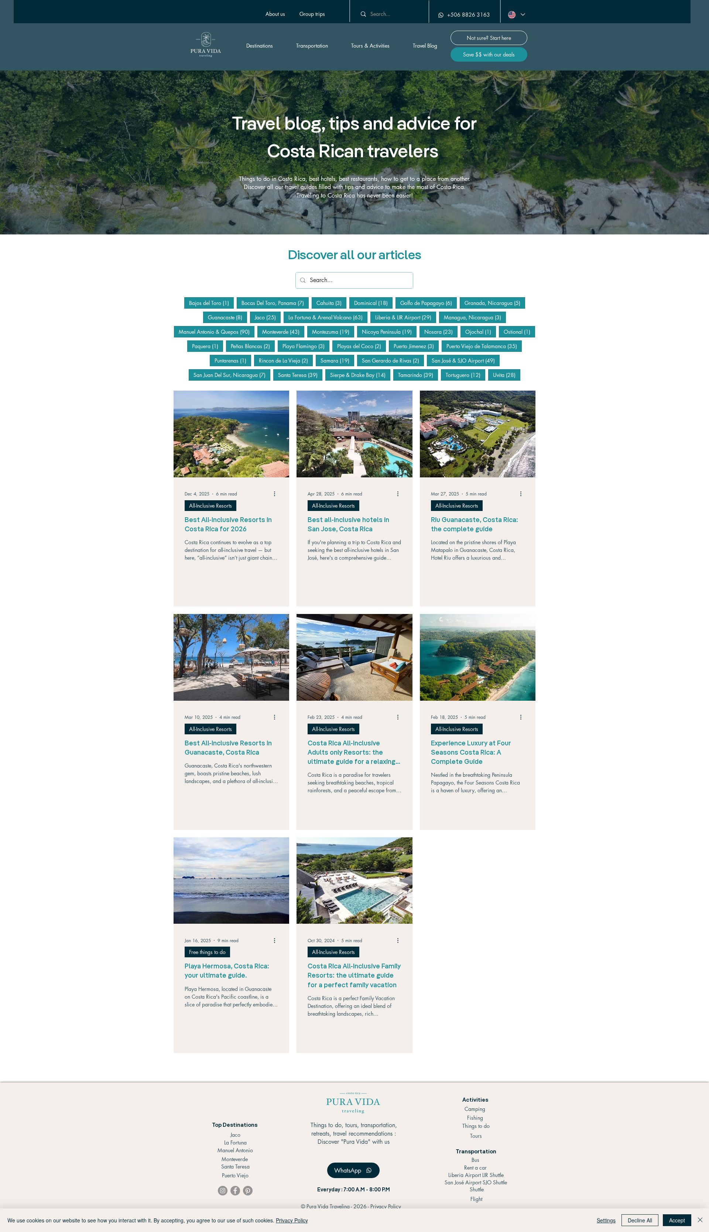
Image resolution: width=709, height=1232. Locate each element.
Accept (677, 1220)
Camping (475, 1108)
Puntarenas (233, 360)
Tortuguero (465, 374)
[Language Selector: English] (516, 15)
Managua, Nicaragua (475, 317)
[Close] (700, 1220)
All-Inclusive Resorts (210, 505)
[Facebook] (235, 1190)
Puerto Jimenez (416, 346)
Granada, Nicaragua (495, 302)
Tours (476, 1135)
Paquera (207, 346)
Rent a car (475, 1167)
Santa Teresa (300, 374)
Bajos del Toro (211, 302)
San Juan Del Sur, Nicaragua (231, 374)
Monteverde (283, 331)
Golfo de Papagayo (428, 302)
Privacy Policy (385, 1206)
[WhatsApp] (439, 15)
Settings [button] (606, 1220)
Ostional (519, 331)
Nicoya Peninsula (389, 331)
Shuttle (477, 1189)
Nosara (441, 331)
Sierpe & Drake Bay (360, 374)
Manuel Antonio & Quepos (216, 331)
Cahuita (331, 302)
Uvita (506, 374)
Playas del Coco (361, 346)
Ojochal (480, 331)
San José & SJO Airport (466, 360)
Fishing (475, 1117)
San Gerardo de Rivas (393, 360)
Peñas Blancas (253, 346)
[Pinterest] (248, 1190)
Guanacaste (227, 317)
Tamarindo (418, 374)
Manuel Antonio (235, 1150)
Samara (337, 360)
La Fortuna (235, 1142)
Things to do (476, 1125)
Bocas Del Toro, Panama (275, 302)
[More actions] (277, 494)
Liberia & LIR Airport (405, 317)
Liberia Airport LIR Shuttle (476, 1174)
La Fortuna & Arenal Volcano (327, 317)
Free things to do (207, 951)
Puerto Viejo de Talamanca (484, 346)
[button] (312, 14)
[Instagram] (222, 1190)
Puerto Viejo (235, 1175)
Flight (476, 1198)
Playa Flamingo (305, 346)
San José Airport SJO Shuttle (476, 1182)
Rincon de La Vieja (286, 360)
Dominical (373, 302)
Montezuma (333, 331)
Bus (475, 1159)
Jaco (268, 317)
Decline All (640, 1220)
